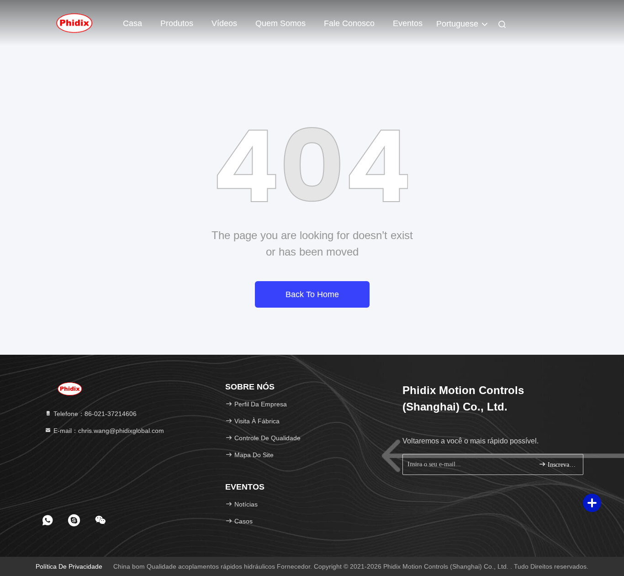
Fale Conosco (349, 23)
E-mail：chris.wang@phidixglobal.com (108, 430)
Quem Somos (280, 23)
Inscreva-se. (561, 464)
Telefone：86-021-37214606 (94, 413)
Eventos (408, 23)
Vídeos (224, 23)
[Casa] (74, 23)
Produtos (176, 23)
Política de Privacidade (69, 566)
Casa (132, 23)
